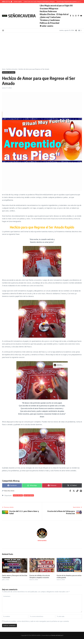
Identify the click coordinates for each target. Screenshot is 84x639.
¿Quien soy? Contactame (50, 17)
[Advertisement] (42, 48)
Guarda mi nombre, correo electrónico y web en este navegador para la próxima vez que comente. (36, 621)
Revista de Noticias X (57, 635)
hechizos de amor (11, 69)
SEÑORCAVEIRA (22, 15)
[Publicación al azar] (76, 30)
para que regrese (28, 495)
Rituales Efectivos (47, 14)
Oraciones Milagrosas (49, 8)
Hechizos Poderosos (48, 11)
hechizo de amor (17, 495)
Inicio (3, 69)
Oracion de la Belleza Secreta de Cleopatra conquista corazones (39, 576)
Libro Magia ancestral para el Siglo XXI (56, 5)
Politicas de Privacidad (49, 23)
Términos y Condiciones (50, 20)
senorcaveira (42, 540)
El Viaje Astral (62, 14)
